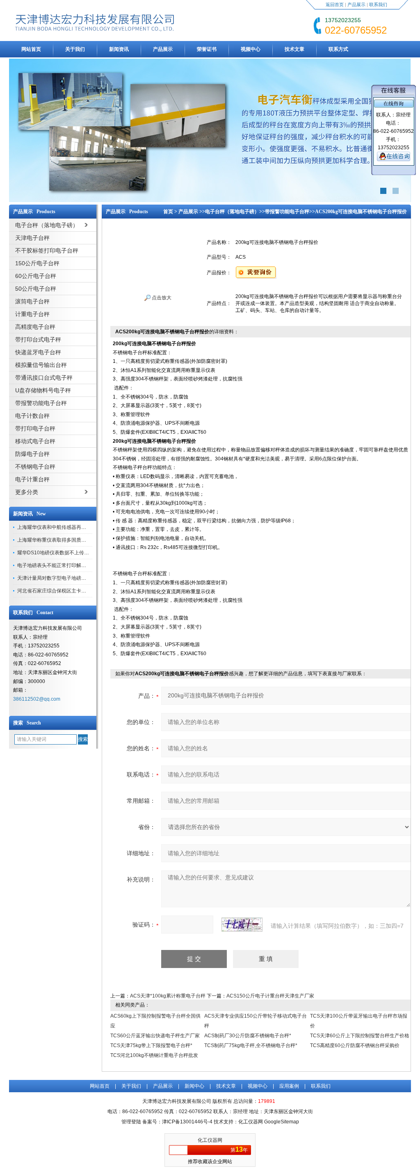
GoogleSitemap (281, 1122)
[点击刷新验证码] (241, 925)
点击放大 (161, 298)
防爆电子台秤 (32, 454)
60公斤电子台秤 (35, 276)
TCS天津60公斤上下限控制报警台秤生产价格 (359, 1036)
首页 (168, 211)
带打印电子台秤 (35, 428)
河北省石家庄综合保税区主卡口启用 (56, 591)
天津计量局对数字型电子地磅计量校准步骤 (64, 578)
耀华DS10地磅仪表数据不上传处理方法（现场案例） (75, 553)
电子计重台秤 (32, 479)
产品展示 (356, 4)
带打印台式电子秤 (38, 339)
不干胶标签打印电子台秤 (46, 250)
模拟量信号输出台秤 (41, 365)
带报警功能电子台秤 (41, 403)
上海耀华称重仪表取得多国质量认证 (56, 540)
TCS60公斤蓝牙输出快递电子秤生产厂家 (155, 1036)
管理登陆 (131, 1122)
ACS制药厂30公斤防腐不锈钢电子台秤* (247, 1036)
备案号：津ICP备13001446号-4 (177, 1122)
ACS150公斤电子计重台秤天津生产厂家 (270, 996)
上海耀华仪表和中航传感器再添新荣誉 (59, 527)
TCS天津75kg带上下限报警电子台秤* (151, 1045)
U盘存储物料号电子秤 (43, 390)
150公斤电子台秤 (37, 263)
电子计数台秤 (32, 415)
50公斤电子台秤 (35, 288)
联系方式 (338, 49)
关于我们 (75, 49)
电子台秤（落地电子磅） (232, 211)
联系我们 (378, 4)
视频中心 (250, 49)
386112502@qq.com (36, 699)
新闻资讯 (119, 49)
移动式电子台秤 (35, 441)
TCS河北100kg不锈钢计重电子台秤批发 (154, 1055)
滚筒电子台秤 (32, 301)
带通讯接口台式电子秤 (44, 377)
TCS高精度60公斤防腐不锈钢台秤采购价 (354, 1045)
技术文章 (294, 49)
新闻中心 (194, 1086)
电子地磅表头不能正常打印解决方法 (56, 565)
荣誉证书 (207, 49)
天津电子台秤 (32, 238)
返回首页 (335, 4)
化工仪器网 (210, 1140)
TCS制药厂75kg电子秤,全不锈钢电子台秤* (250, 1045)
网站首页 (31, 49)
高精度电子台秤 (35, 326)
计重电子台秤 (32, 314)
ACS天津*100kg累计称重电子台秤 (167, 996)
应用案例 (289, 1086)
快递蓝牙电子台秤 (38, 352)
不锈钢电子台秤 (35, 466)
